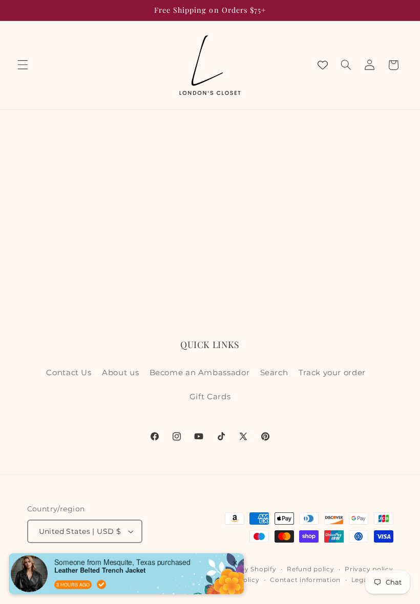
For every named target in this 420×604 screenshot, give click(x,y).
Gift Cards (210, 396)
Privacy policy (369, 569)
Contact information (305, 580)
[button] (22, 65)
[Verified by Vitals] (101, 571)
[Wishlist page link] (323, 65)
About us (120, 372)
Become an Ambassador (200, 372)
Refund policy (310, 569)
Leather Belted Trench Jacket (99, 557)
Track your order (332, 372)
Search (274, 372)
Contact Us (68, 372)
